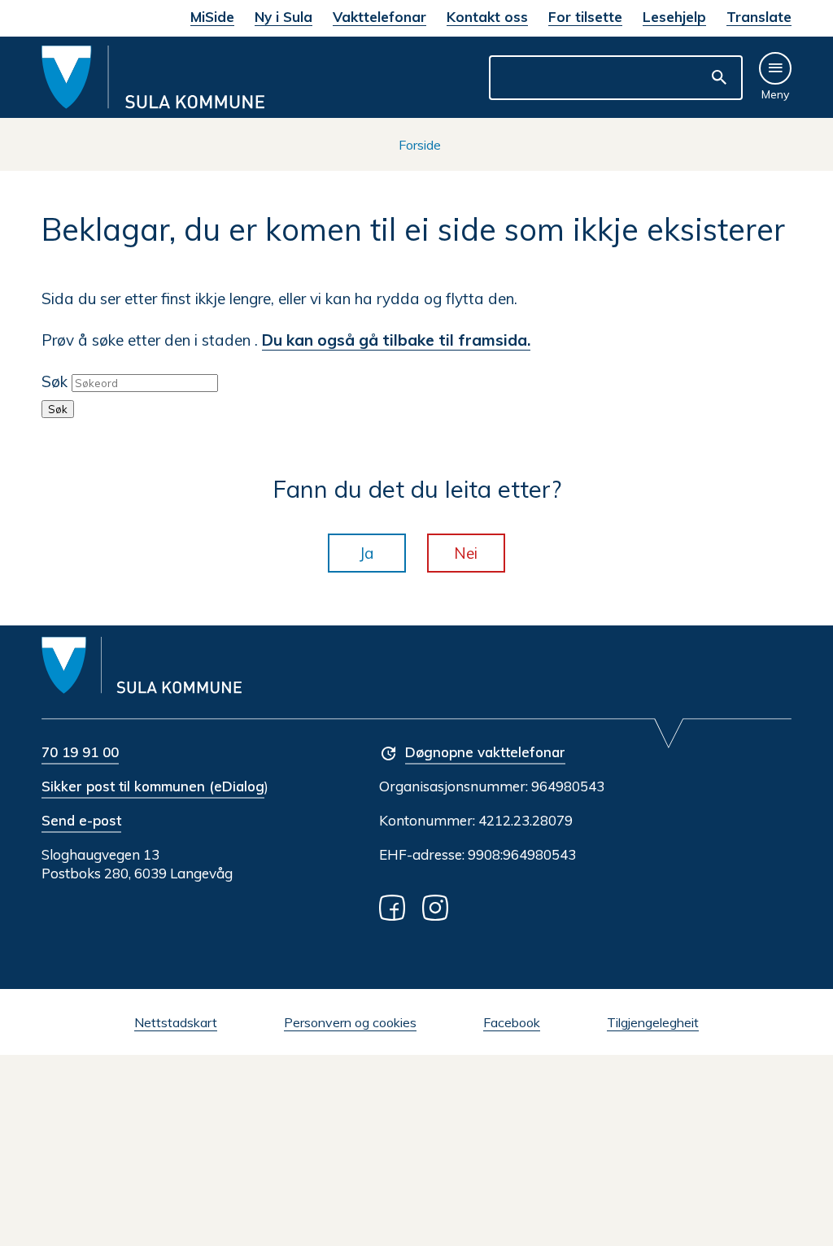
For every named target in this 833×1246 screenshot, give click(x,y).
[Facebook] (395, 906)
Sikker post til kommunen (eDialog (152, 786)
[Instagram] (438, 906)
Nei (466, 553)
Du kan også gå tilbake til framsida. (396, 340)
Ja (367, 553)
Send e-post (81, 820)
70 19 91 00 (80, 751)
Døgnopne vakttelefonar (485, 751)
